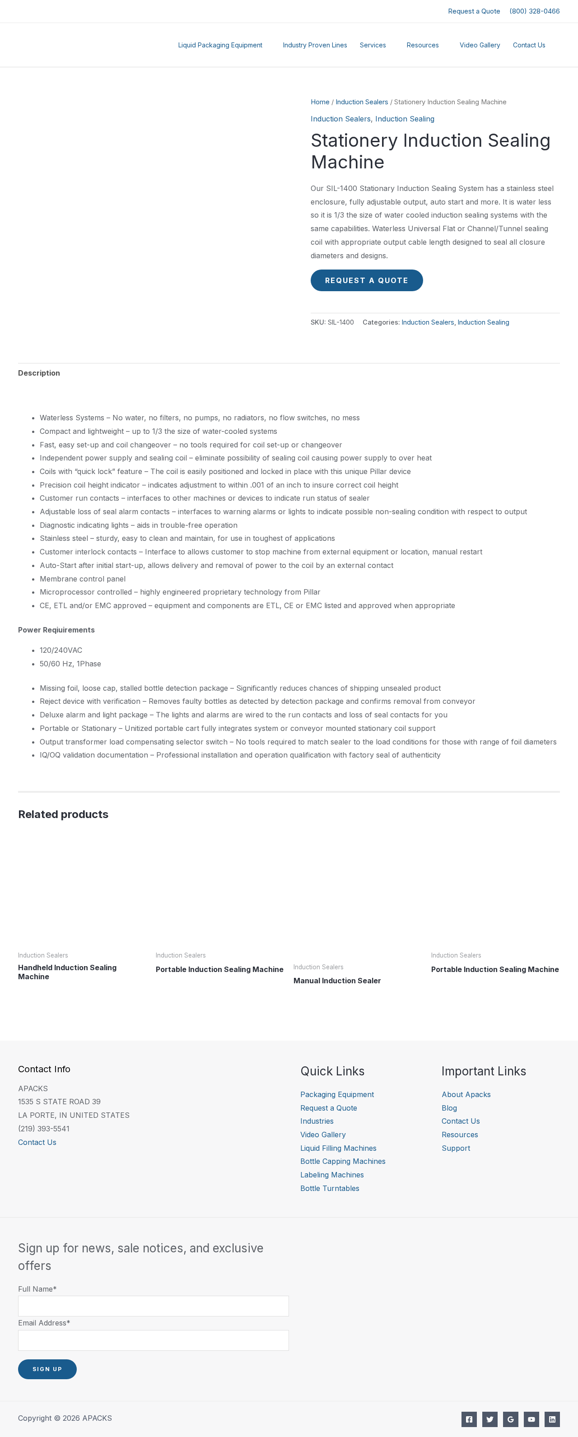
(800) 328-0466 (534, 11)
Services (373, 45)
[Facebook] (469, 1419)
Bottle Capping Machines (343, 1161)
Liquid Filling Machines (338, 1148)
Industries (317, 1120)
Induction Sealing (404, 118)
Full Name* (37, 1288)
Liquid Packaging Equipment (220, 45)
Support (456, 1148)
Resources (423, 45)
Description (39, 372)
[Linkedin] (552, 1419)
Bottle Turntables (329, 1188)
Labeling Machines (332, 1174)
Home (320, 102)
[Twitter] (490, 1419)
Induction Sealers (362, 102)
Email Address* (44, 1322)
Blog (449, 1107)
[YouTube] (531, 1419)
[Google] (510, 1419)
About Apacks (466, 1094)
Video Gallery (480, 45)
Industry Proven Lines (315, 45)
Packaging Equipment (337, 1094)
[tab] (39, 373)
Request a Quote (474, 11)
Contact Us (529, 45)
